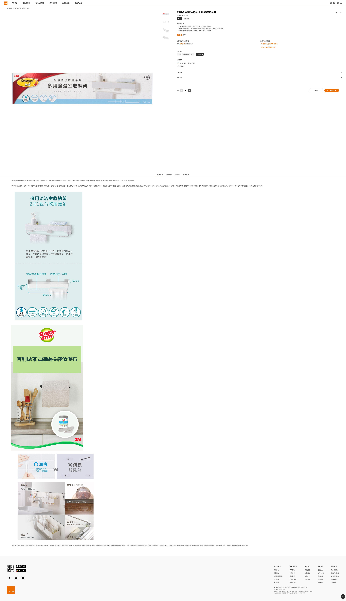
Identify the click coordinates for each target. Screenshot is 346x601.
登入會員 (182, 44)
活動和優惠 (26, 3)
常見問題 (320, 579)
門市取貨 (182, 66)
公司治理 (292, 576)
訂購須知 (177, 174)
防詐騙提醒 (334, 570)
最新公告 (276, 570)
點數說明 (320, 576)
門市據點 (276, 573)
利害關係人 (293, 582)
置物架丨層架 (25, 8)
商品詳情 (160, 174)
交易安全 (333, 582)
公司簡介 (292, 570)
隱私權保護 (334, 579)
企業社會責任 (293, 579)
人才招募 (276, 582)
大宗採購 (307, 573)
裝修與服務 (53, 3)
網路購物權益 (335, 573)
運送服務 (186, 174)
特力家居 (276, 579)
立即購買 (316, 90)
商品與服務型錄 (278, 576)
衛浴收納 (17, 8)
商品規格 (169, 174)
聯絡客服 (320, 582)
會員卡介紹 (321, 573)
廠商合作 (307, 576)
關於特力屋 (78, 3)
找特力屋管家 (39, 3)
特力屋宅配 (183, 63)
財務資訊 (292, 573)
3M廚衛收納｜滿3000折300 (269, 44)
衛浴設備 (9, 8)
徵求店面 (307, 570)
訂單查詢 (320, 570)
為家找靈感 (65, 3)
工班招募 (307, 579)
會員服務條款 (335, 576)
